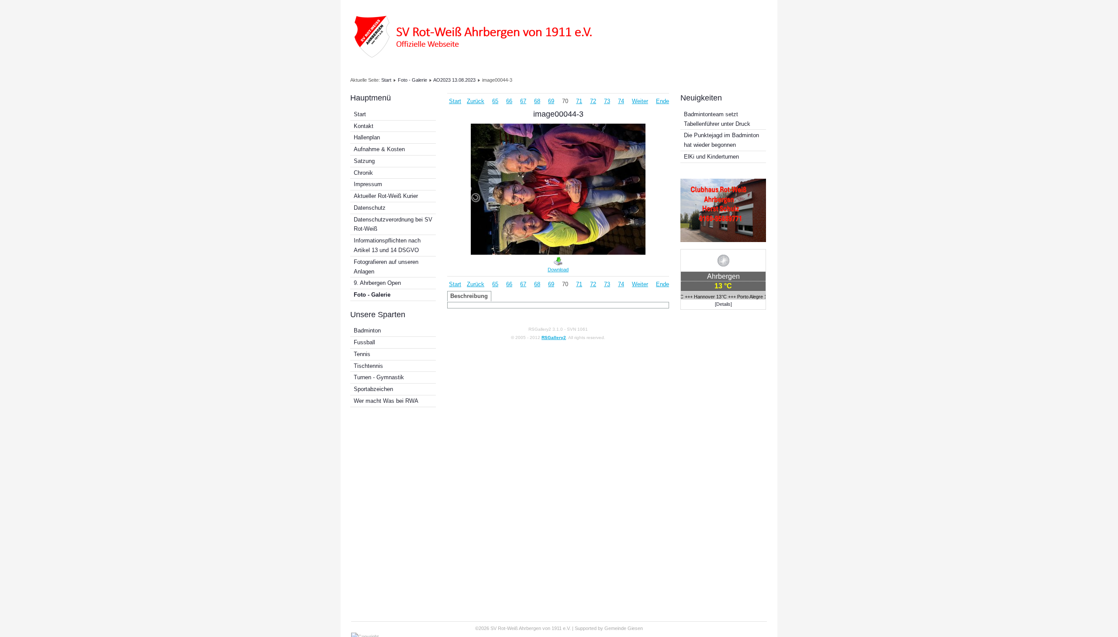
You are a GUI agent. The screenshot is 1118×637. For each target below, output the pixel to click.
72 (593, 101)
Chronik (363, 173)
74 (621, 101)
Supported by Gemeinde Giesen (609, 628)
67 (523, 101)
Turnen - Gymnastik (379, 377)
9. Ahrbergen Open (377, 283)
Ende (662, 101)
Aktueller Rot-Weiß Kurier (386, 196)
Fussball (364, 342)
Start (386, 80)
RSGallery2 (554, 337)
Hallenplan (367, 137)
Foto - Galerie (412, 80)
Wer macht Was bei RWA (386, 401)
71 (579, 101)
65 (495, 101)
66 (509, 101)
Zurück (475, 101)
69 (551, 101)
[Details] (723, 304)
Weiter (640, 101)
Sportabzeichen (373, 389)
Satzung (364, 161)
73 (607, 101)
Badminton (367, 330)
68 (537, 101)
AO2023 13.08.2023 (454, 80)
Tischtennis (368, 366)
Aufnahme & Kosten (379, 149)
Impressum (368, 184)
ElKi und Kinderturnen (711, 156)
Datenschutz (370, 207)
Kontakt (363, 126)
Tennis (362, 354)
